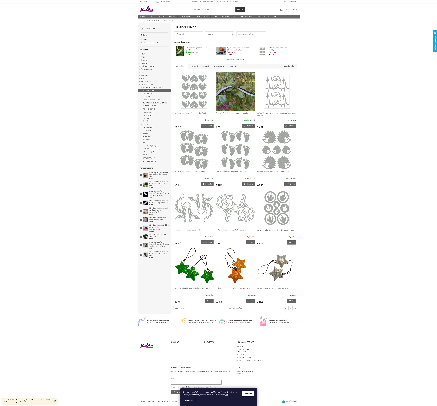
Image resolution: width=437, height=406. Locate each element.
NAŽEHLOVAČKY (146, 81)
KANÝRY (146, 133)
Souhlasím (248, 393)
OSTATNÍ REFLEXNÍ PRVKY (152, 100)
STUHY (145, 124)
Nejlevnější (194, 66)
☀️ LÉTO (144, 60)
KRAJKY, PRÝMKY (149, 158)
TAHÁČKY (147, 97)
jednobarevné (148, 112)
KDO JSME (195, 2)
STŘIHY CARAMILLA (147, 66)
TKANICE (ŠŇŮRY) (149, 109)
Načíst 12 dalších (235, 308)
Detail (250, 242)
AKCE (143, 57)
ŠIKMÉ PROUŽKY (146, 69)
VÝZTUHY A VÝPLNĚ (149, 106)
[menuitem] (143, 17)
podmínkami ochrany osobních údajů (204, 387)
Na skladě (149, 29)
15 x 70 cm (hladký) (150, 146)
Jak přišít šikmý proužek (244, 372)
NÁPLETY (146, 143)
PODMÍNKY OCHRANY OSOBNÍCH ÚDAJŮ (249, 361)
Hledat (240, 9)
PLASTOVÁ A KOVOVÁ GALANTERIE (155, 103)
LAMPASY (146, 155)
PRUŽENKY (144, 75)
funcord (146, 118)
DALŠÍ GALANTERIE (147, 84)
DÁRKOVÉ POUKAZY (150, 161)
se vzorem (147, 115)
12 (295, 308)
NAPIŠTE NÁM (224, 2)
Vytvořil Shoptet (291, 401)
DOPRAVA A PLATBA (209, 2)
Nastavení (189, 400)
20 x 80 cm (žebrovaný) (152, 149)
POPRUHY (146, 136)
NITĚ (142, 78)
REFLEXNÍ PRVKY (148, 91)
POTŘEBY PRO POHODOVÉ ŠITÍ (153, 88)
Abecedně (233, 66)
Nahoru (180, 308)
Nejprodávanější (219, 66)
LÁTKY (143, 72)
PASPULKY (146, 140)
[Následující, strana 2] (290, 308)
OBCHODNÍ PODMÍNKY (243, 358)
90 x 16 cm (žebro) (150, 152)
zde (226, 394)
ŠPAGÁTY (146, 121)
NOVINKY (144, 54)
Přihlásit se (178, 392)
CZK (284, 2)
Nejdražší (206, 66)
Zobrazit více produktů (234, 60)
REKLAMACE (236, 2)
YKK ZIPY (144, 63)
